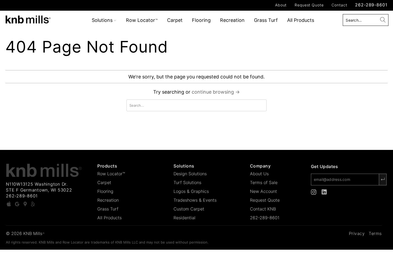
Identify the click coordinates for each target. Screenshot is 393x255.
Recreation (232, 20)
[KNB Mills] (34, 18)
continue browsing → (216, 92)
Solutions (103, 20)
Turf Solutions (187, 182)
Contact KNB (263, 209)
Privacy (357, 233)
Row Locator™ (111, 173)
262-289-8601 (371, 4)
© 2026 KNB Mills (25, 233)
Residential (184, 217)
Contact (339, 5)
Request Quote (309, 5)
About (281, 5)
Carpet (175, 20)
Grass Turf (266, 20)
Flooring (201, 20)
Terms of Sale (264, 182)
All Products (300, 20)
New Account (263, 191)
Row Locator (141, 20)
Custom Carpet (189, 209)
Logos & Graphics (191, 191)
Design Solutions (190, 173)
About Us (259, 173)
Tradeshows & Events (195, 200)
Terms (375, 233)
